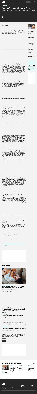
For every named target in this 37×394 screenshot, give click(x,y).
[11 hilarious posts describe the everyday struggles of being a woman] (31, 368)
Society (13, 1)
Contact (22, 385)
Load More (3, 340)
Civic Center (15, 30)
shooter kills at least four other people (12, 336)
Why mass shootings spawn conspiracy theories (14, 328)
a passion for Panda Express (14, 27)
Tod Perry (3, 291)
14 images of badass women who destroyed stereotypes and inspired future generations (13, 316)
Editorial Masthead (24, 387)
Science (16, 1)
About (22, 384)
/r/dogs (9, 307)
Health (19, 1)
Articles (5, 5)
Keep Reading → (4, 312)
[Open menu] (34, 2)
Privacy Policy (30, 68)
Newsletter (23, 386)
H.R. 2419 (24, 175)
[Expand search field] (32, 2)
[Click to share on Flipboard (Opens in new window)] (6, 25)
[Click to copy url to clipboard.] (9, 25)
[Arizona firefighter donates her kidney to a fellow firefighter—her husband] (31, 56)
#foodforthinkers (9, 235)
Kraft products (12, 224)
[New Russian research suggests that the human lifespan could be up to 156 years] (31, 37)
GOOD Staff (6, 291)
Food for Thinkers (11, 33)
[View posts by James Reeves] (2, 17)
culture (6, 245)
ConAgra (7, 224)
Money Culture (30, 48)
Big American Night (8, 32)
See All (34, 363)
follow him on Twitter (16, 32)
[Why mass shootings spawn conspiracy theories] (23, 368)
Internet (29, 42)
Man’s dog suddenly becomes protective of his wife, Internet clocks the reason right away (13, 287)
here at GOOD (14, 234)
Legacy (7, 314)
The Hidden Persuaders (13, 225)
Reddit (21, 306)
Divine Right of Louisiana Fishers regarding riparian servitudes (12, 28)
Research (29, 36)
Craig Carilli (3, 320)
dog (9, 294)
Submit (34, 65)
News (10, 1)
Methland (3, 227)
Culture (22, 1)
